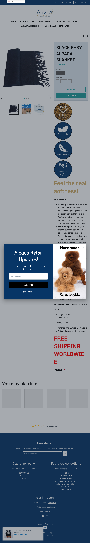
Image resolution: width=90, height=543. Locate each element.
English (12, 1)
